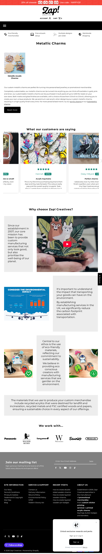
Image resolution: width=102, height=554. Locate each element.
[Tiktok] (74, 468)
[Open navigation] (22, 26)
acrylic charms (76, 102)
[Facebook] (55, 468)
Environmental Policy (37, 497)
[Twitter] (60, 468)
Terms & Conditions (12, 492)
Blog (6, 503)
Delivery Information (36, 492)
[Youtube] (65, 468)
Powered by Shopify (31, 551)
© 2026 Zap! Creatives (13, 551)
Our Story (8, 490)
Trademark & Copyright (13, 497)
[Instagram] (70, 468)
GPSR (30, 500)
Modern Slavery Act (36, 503)
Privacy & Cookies (11, 495)
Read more (12, 110)
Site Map (7, 500)
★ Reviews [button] (100, 279)
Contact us (32, 490)
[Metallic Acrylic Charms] (14, 63)
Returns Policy (34, 495)
